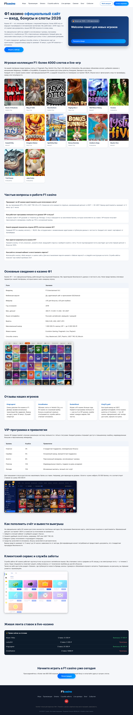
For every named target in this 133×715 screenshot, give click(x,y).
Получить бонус (79, 41)
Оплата (42, 3)
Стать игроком (121, 3)
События (90, 3)
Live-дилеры (65, 3)
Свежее (75, 3)
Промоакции (33, 3)
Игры (24, 3)
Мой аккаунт (106, 3)
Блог (82, 3)
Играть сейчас (14, 50)
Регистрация (66, 676)
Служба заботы (53, 3)
